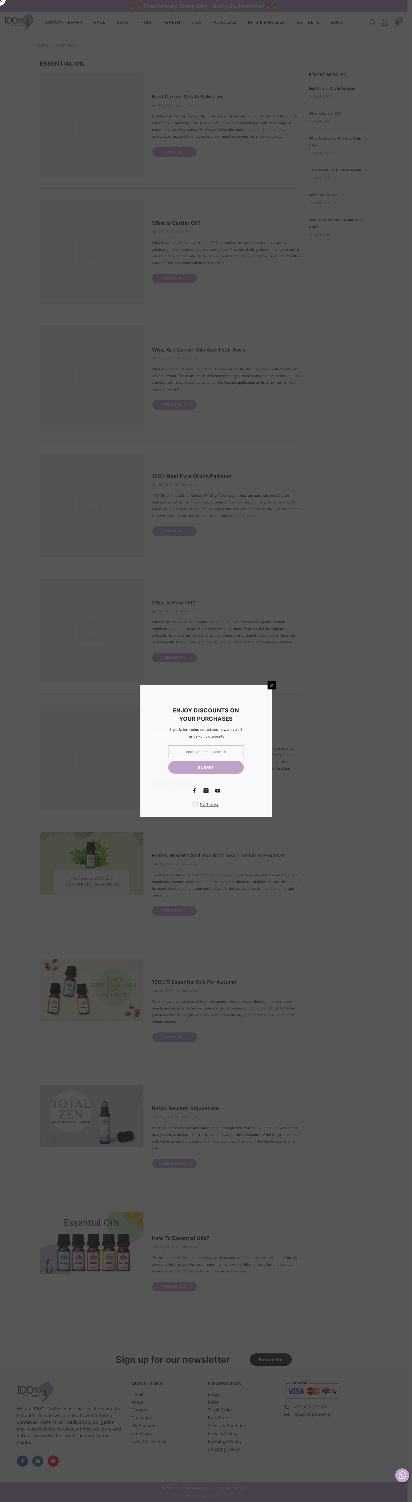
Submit (272, 767)
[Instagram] (272, 791)
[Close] (338, 685)
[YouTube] (284, 791)
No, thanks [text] (275, 804)
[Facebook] (260, 791)
